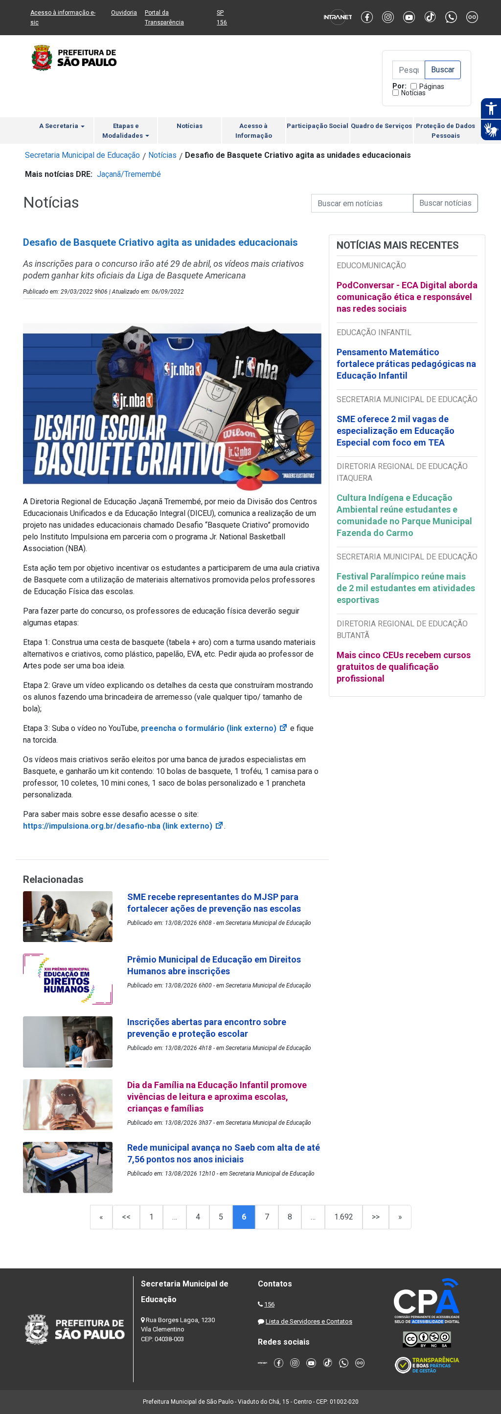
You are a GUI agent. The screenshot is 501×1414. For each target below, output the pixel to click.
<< (126, 1216)
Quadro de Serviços (381, 125)
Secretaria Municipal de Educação (82, 155)
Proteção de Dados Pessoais (445, 130)
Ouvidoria (124, 12)
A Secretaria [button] (59, 125)
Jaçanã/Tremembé (129, 174)
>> (376, 1216)
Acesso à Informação (253, 130)
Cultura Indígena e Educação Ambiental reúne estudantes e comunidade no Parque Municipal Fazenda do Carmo (404, 515)
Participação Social (317, 125)
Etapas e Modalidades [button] (123, 130)
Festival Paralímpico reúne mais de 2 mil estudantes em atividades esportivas (406, 588)
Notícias (413, 93)
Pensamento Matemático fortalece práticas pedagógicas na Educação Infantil (406, 364)
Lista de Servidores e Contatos (309, 1321)
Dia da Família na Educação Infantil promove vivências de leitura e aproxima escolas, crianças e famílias (217, 1097)
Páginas (431, 86)
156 (269, 1304)
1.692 (343, 1216)
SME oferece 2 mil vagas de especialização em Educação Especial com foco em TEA (396, 431)
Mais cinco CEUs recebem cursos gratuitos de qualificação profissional (404, 667)
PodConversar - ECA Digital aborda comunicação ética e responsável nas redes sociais (407, 297)
